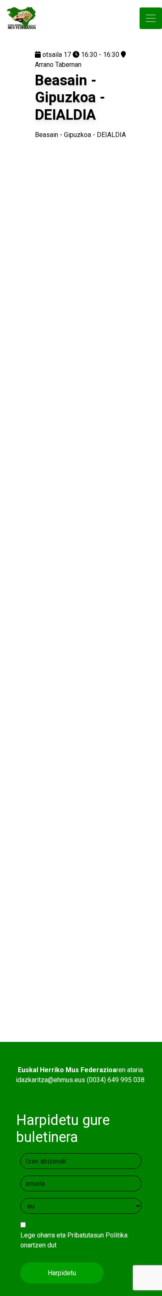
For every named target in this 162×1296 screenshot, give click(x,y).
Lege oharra (37, 1235)
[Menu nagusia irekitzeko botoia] (151, 18)
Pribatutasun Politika (97, 1235)
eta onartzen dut (74, 1240)
